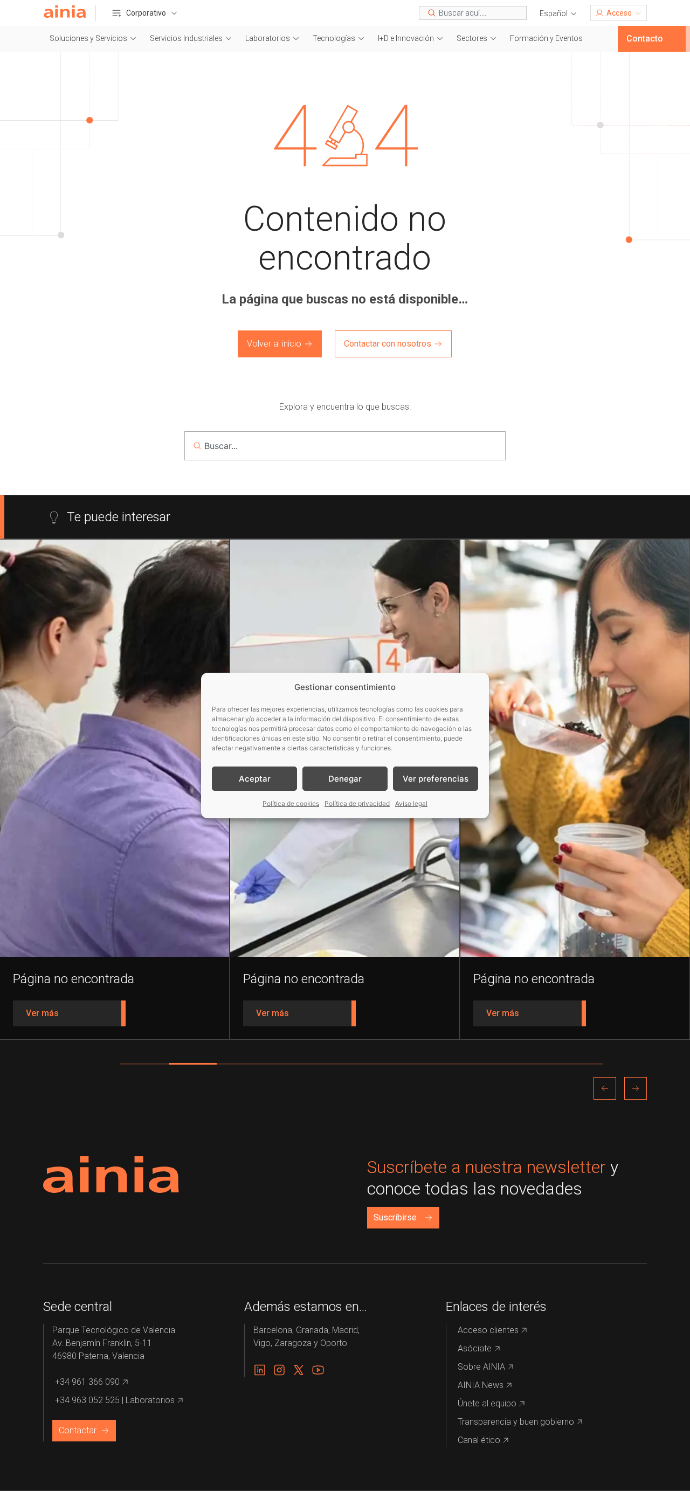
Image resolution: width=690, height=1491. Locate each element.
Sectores (472, 38)
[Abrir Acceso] (638, 13)
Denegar (345, 779)
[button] (558, 14)
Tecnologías (334, 38)
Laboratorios (267, 38)
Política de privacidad (357, 803)
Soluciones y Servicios (88, 38)
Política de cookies (291, 803)
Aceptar (255, 779)
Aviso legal (411, 803)
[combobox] (473, 13)
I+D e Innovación (406, 38)
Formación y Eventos (546, 38)
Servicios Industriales (186, 38)
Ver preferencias (435, 779)
